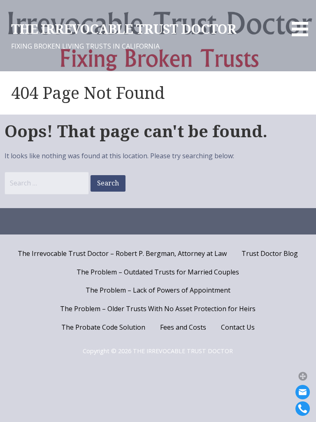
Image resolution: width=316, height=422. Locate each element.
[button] (302, 376)
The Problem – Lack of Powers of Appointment (158, 290)
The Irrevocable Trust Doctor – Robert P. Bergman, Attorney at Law (122, 253)
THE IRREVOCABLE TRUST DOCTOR (123, 29)
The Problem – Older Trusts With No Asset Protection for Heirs (158, 308)
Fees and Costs (183, 327)
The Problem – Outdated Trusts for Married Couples (158, 272)
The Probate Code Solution (103, 327)
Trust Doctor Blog (270, 253)
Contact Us (238, 327)
